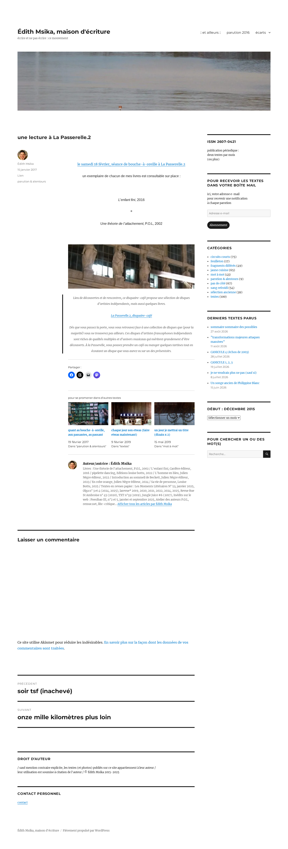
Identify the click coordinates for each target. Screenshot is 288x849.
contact (22, 802)
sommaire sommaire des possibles (234, 327)
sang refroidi (219, 288)
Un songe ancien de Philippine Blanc (235, 383)
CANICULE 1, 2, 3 (222, 362)
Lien (20, 175)
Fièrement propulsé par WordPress (86, 830)
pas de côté (218, 283)
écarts (261, 33)
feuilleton (217, 261)
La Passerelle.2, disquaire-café (131, 315)
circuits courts (220, 257)
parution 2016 (238, 33)
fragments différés (223, 266)
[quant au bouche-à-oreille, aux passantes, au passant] (88, 413)
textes (215, 297)
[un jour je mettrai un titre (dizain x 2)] (174, 413)
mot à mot (217, 274)
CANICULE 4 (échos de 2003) (230, 352)
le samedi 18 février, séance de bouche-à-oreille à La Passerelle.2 (131, 164)
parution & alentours (31, 181)
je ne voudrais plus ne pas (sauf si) (234, 373)
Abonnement (218, 225)
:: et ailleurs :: (210, 33)
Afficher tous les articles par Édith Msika (144, 504)
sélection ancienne (223, 292)
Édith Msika (25, 163)
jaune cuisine (219, 270)
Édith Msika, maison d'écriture (63, 31)
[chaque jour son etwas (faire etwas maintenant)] (131, 413)
